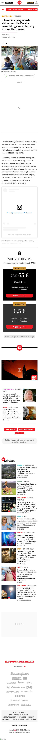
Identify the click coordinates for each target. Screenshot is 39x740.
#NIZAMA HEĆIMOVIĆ (26, 429)
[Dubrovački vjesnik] (19, 700)
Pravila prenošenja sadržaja (18, 715)
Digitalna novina (18, 719)
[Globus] (12, 683)
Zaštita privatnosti (9, 717)
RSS (27, 719)
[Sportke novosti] (25, 678)
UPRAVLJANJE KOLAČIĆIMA (20, 725)
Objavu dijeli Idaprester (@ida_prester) (19, 234)
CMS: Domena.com (25, 732)
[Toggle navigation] (2, 2)
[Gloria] (29, 683)
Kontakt (31, 717)
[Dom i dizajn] (29, 687)
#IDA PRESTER (10, 429)
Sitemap (34, 719)
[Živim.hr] (21, 683)
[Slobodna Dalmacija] (20, 3)
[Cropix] (19, 696)
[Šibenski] (26, 705)
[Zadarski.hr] (13, 705)
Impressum (22, 717)
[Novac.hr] (27, 691)
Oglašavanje (6, 719)
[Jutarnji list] (19, 674)
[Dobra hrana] (18, 687)
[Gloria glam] (8, 687)
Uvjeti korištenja (18, 712)
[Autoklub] (13, 691)
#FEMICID (19, 433)
